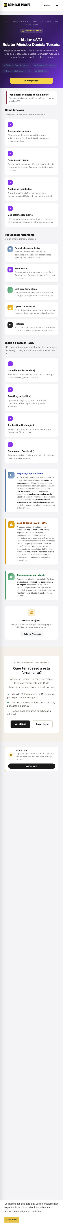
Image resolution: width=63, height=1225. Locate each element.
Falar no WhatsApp (32, 634)
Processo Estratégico (18, 71)
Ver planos (20, 723)
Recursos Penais (46, 65)
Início (6, 21)
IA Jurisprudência (32, 21)
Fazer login (42, 724)
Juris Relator (47, 21)
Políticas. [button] (36, 1211)
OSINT (42, 71)
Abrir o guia (31, 766)
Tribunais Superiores (17, 65)
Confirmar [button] (11, 1219)
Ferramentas (16, 21)
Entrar (47, 5)
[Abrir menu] (57, 5)
